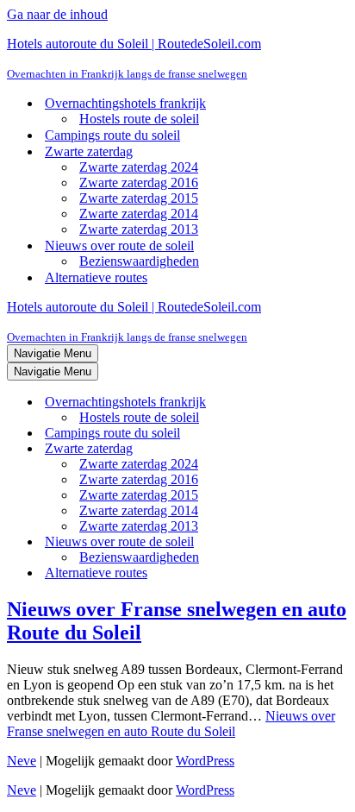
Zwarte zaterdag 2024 (138, 167)
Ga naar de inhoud (57, 14)
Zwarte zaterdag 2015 (138, 198)
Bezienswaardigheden (139, 261)
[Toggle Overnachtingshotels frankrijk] (308, 402)
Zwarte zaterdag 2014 (138, 213)
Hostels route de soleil (139, 118)
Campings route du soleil (112, 135)
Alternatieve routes (96, 277)
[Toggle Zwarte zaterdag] (308, 449)
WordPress (205, 760)
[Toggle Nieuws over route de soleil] (308, 542)
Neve (21, 760)
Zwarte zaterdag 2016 (138, 182)
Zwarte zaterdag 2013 (138, 229)
